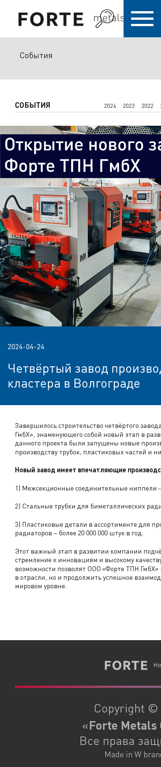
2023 (129, 105)
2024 (110, 105)
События (36, 55)
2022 (148, 105)
